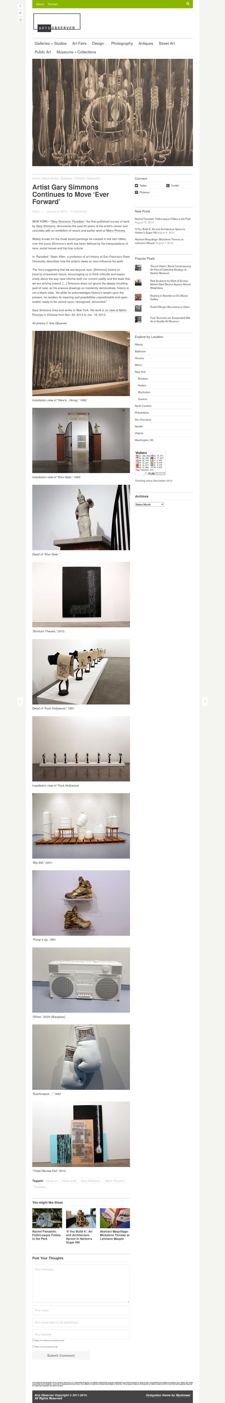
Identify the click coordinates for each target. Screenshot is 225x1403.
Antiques (146, 43)
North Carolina (143, 405)
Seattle (139, 426)
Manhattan (94, 178)
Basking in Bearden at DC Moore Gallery (169, 297)
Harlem (142, 385)
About (40, 4)
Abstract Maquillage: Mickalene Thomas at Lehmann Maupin (114, 1235)
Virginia (139, 433)
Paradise (40, 1187)
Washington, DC (144, 440)
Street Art (167, 43)
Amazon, (48, 1384)
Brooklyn (143, 378)
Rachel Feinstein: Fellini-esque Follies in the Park (46, 1235)
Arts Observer (44, 1395)
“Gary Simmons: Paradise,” (67, 221)
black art (52, 1181)
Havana (139, 358)
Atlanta (139, 344)
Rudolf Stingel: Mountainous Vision (170, 307)
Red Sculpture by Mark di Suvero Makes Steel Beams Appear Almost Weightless (170, 284)
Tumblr (173, 185)
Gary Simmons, (46, 226)
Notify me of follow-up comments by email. (50, 1340)
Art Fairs (79, 43)
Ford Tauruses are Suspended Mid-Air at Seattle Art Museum (170, 319)
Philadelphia (142, 412)
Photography (122, 43)
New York (140, 371)
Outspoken (153, 1395)
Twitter (141, 185)
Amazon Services (63, 1382)
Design (98, 43)
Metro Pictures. (116, 230)
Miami (138, 365)
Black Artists (50, 178)
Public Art (43, 52)
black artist (69, 1181)
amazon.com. (175, 1382)
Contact (53, 4)
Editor (36, 211)
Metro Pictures (114, 1181)
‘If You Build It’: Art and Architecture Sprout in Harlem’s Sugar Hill (79, 1236)
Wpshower (183, 1395)
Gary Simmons (90, 1181)
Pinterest (142, 192)
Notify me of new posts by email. (46, 1347)
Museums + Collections (76, 52)
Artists (36, 178)
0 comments (79, 211)
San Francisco (143, 419)
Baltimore (140, 351)
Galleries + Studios (51, 43)
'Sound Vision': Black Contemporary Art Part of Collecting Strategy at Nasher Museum (170, 269)
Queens (142, 399)
